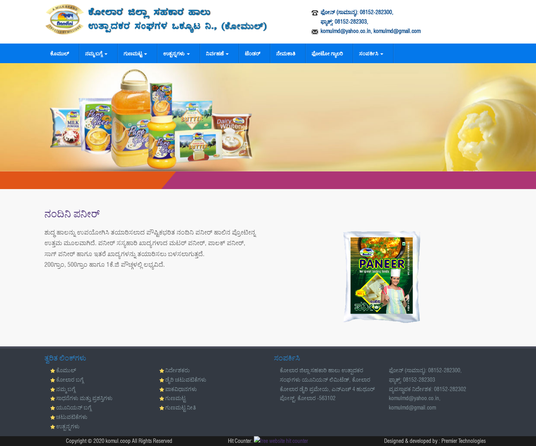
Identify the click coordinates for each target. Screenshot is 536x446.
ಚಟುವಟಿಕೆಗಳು (72, 417)
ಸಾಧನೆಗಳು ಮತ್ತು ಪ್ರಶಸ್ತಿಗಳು (84, 398)
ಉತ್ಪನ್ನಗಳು (174, 53)
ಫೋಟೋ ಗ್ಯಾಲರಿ (327, 53)
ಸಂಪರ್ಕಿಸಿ (369, 53)
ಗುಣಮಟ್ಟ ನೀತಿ (180, 407)
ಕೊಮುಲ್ (59, 53)
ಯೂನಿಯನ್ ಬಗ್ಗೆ (73, 407)
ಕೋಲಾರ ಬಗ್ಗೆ (70, 380)
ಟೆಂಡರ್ (252, 53)
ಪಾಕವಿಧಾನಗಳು (181, 389)
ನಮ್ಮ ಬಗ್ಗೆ (94, 53)
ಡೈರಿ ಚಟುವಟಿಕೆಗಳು (185, 380)
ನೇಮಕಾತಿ (285, 53)
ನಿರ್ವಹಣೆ (215, 53)
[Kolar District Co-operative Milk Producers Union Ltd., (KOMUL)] (156, 19)
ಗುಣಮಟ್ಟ (133, 53)
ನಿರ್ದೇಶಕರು (177, 370)
